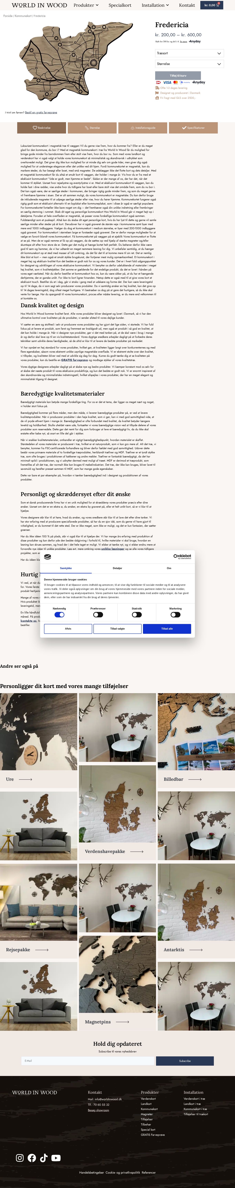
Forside (8, 16)
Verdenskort (148, 1098)
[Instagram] (20, 1158)
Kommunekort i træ (195, 1109)
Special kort (148, 1129)
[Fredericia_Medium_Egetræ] (75, 61)
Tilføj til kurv (178, 75)
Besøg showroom (98, 1110)
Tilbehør (146, 1124)
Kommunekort (23, 16)
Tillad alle (167, 628)
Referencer (149, 1172)
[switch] (98, 614)
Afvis (68, 628)
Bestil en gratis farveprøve (41, 112)
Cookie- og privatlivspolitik (123, 1172)
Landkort (146, 1104)
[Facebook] (32, 1158)
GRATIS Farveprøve (153, 1134)
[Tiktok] (44, 1158)
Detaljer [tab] (117, 568)
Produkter (84, 5)
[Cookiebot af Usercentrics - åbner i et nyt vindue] (176, 556)
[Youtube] (56, 1158)
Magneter (147, 1114)
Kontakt (187, 5)
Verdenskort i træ (194, 1098)
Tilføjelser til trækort (196, 1114)
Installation (153, 5)
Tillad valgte (117, 628)
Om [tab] (169, 568)
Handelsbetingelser (91, 1172)
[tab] (41, 128)
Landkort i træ (192, 1104)
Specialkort (120, 5)
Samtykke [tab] (66, 568)
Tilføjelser (147, 1119)
